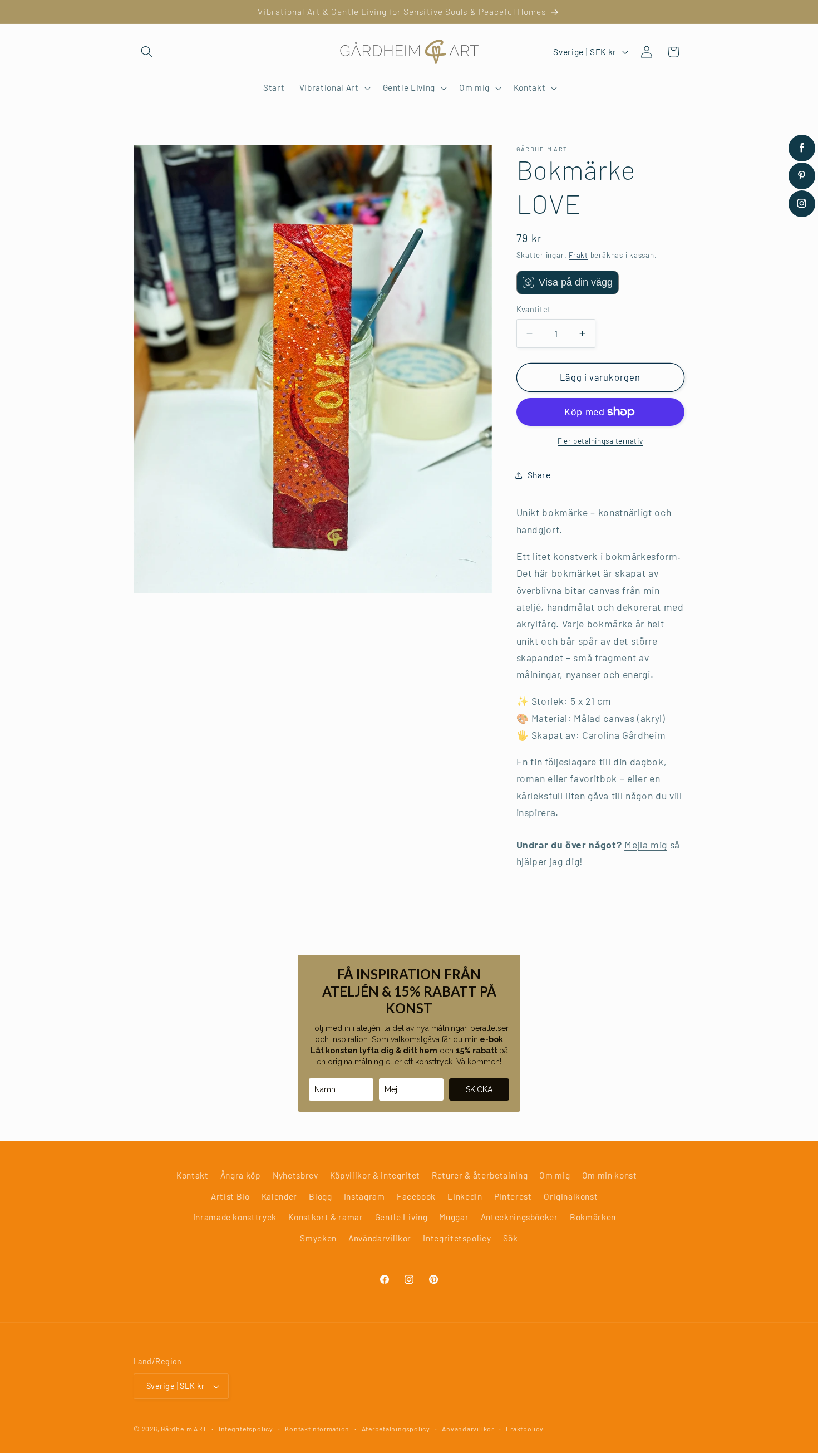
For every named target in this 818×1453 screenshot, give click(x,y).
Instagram (364, 1196)
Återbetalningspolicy (396, 1428)
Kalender (279, 1196)
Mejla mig (645, 844)
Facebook (416, 1196)
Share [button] (539, 475)
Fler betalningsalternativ (600, 440)
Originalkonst (571, 1196)
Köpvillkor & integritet (375, 1175)
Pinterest (513, 1196)
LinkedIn (464, 1196)
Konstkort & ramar (325, 1217)
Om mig (554, 1175)
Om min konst (609, 1175)
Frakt (578, 255)
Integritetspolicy (457, 1238)
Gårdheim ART (183, 1428)
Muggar (454, 1217)
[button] (147, 51)
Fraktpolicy (524, 1428)
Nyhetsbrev (295, 1175)
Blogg (320, 1196)
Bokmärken (593, 1217)
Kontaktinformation (317, 1428)
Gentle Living (401, 1217)
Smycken (318, 1238)
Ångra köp (240, 1175)
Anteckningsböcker (519, 1217)
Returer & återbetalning (480, 1175)
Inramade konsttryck (235, 1217)
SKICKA (479, 1089)
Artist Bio (230, 1196)
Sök (510, 1238)
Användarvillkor (379, 1238)
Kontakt (192, 1175)
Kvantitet (533, 309)
